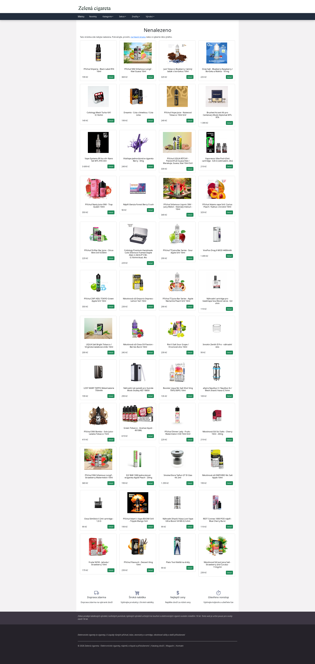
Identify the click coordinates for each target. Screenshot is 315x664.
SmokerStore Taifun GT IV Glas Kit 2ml (178, 476)
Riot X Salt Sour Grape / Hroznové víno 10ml (178, 345)
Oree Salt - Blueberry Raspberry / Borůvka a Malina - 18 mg (217, 70)
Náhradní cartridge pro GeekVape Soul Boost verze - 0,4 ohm (217, 301)
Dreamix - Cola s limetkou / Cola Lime (138, 113)
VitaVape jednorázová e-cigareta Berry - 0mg (138, 159)
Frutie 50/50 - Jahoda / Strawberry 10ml (99, 563)
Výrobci (149, 16)
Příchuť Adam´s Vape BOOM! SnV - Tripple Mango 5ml (138, 519)
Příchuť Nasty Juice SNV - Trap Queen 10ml (99, 205)
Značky (135, 16)
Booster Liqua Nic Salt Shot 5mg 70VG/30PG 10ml (178, 389)
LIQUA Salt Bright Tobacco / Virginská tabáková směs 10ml (99, 345)
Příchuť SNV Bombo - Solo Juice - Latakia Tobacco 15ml (99, 432)
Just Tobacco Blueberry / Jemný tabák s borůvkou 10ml (178, 70)
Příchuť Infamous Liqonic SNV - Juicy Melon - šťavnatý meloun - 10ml (178, 206)
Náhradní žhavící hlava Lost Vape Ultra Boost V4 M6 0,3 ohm (178, 519)
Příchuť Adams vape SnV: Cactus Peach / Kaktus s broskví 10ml (217, 205)
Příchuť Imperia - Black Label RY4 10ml (99, 70)
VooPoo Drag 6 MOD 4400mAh (217, 250)
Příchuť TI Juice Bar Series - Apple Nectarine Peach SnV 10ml (178, 299)
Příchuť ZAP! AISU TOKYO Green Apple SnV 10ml (99, 299)
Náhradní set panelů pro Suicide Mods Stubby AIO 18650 (138, 389)
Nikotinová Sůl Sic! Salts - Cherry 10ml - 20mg (217, 432)
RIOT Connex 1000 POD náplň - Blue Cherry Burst (217, 519)
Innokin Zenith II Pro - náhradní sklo (217, 345)
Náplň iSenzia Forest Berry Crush (138, 204)
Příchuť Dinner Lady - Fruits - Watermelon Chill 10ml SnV (178, 432)
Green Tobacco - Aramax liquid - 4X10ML (138, 429)
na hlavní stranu (138, 37)
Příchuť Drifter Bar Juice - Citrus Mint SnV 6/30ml (98, 251)
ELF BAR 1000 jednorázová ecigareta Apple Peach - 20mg (138, 476)
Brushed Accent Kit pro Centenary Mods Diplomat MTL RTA (217, 115)
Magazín (170, 645)
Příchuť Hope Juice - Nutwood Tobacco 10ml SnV (178, 113)
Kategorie (107, 16)
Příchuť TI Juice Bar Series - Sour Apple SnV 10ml (178, 251)
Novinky (93, 16)
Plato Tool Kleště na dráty (178, 562)
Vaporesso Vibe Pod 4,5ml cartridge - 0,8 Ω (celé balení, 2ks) (217, 159)
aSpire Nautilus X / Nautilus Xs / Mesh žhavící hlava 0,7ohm (217, 389)
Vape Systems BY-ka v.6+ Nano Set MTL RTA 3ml (99, 159)
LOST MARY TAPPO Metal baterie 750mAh (99, 389)
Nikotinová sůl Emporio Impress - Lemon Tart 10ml (138, 299)
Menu (81, 16)
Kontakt (179, 645)
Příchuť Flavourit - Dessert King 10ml (138, 563)
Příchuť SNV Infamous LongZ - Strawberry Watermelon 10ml (99, 476)
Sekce (122, 16)
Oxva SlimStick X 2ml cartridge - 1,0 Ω (99, 519)
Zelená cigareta (92, 645)
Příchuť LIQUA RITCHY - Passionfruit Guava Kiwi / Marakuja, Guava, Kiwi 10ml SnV (178, 161)
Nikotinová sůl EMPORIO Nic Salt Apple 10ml (217, 476)
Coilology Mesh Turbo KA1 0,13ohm (99, 113)
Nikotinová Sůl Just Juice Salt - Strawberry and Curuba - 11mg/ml (217, 564)
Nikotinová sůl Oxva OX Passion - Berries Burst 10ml (138, 345)
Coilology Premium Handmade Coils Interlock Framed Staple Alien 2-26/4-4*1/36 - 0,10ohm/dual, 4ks (138, 254)
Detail (111, 77)
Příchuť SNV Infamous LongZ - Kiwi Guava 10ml (138, 70)
